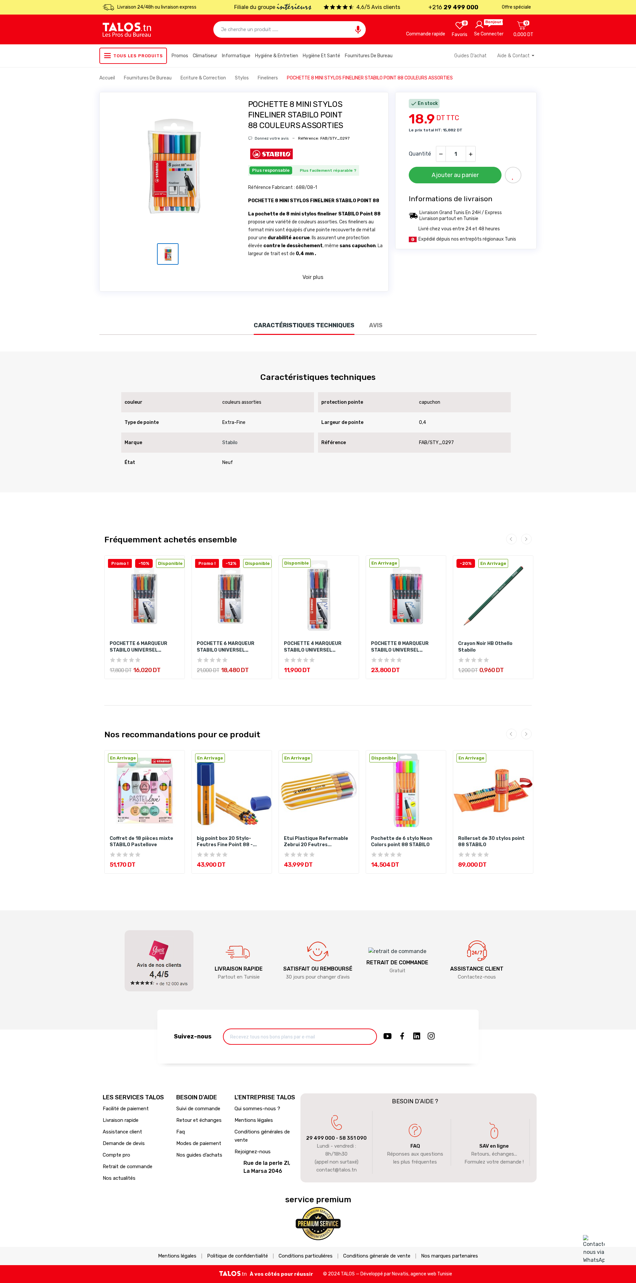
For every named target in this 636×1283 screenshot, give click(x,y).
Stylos (242, 78)
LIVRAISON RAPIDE (239, 969)
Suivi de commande (198, 1109)
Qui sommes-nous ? (257, 1109)
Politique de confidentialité (237, 1256)
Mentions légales (254, 1120)
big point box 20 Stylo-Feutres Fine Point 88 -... (227, 842)
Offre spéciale (516, 7)
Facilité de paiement (126, 1109)
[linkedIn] (417, 1036)
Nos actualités (119, 1178)
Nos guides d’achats (199, 1155)
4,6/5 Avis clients (378, 7)
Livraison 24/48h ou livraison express (156, 7)
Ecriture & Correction (204, 78)
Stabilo (230, 442)
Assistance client (122, 1132)
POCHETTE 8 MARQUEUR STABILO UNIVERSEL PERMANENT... (400, 647)
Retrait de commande (127, 1166)
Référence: (308, 138)
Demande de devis (124, 1143)
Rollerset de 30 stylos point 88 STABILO (491, 842)
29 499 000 (320, 1138)
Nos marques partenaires (449, 1256)
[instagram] (431, 1036)
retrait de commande (397, 962)
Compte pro (116, 1155)
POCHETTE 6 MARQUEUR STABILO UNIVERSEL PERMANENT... (138, 647)
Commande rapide (425, 34)
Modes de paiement (198, 1143)
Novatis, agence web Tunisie (422, 1274)
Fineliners (268, 78)
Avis (376, 325)
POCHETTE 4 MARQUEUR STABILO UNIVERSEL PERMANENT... (313, 647)
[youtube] (388, 1036)
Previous (511, 539)
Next (526, 539)
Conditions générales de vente (262, 1136)
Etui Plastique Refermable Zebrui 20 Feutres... (316, 842)
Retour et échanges (199, 1120)
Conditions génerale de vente (376, 1256)
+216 (453, 7)
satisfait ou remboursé (317, 969)
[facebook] (402, 1036)
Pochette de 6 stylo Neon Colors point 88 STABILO (401, 842)
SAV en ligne (494, 1146)
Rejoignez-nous (253, 1152)
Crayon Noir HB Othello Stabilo (485, 647)
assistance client (477, 969)
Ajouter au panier (455, 175)
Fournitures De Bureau (148, 78)
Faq (180, 1132)
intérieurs (294, 7)
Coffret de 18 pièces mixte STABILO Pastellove (141, 842)
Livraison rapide (120, 1120)
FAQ (415, 1146)
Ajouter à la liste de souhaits (513, 175)
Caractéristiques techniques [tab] (304, 325)
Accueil (107, 78)
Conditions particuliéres (306, 1256)
